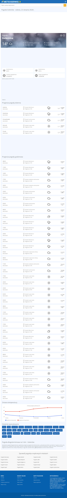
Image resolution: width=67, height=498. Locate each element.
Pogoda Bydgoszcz (21, 462)
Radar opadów (20, 480)
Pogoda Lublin (37, 459)
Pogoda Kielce (20, 467)
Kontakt (2, 477)
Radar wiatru (20, 482)
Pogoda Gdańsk (20, 457)
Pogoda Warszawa (5, 457)
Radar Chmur (20, 484)
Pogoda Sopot (4, 467)
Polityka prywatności (5, 482)
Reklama (2, 480)
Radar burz (19, 477)
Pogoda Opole (37, 467)
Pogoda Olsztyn (37, 464)
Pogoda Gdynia (53, 464)
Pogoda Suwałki (53, 459)
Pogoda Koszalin (37, 457)
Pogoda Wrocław (4, 462)
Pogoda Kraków (4, 459)
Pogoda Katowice (21, 464)
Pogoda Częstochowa (54, 467)
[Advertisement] (33, 22)
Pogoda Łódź (36, 462)
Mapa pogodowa (37, 482)
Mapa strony (3, 484)
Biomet (35, 477)
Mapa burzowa (37, 480)
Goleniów (7, 38)
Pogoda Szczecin (53, 462)
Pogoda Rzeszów (53, 457)
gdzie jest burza (38, 447)
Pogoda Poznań (4, 464)
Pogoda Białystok (21, 459)
